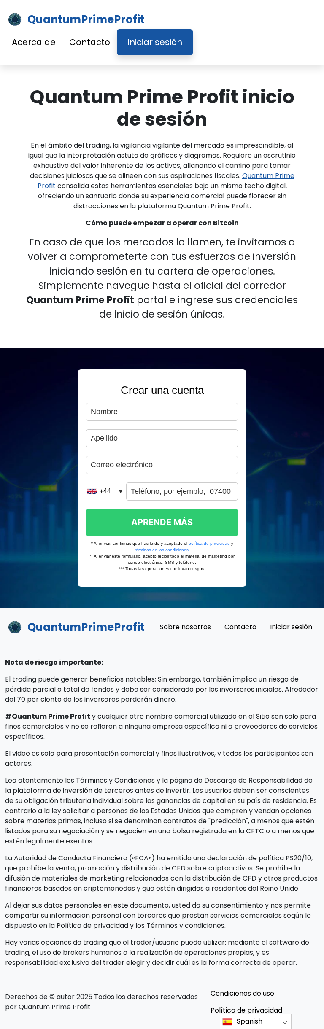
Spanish (249, 1021)
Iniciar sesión (154, 42)
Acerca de (34, 42)
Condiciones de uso (242, 993)
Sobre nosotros (185, 627)
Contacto (89, 42)
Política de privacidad (246, 1010)
